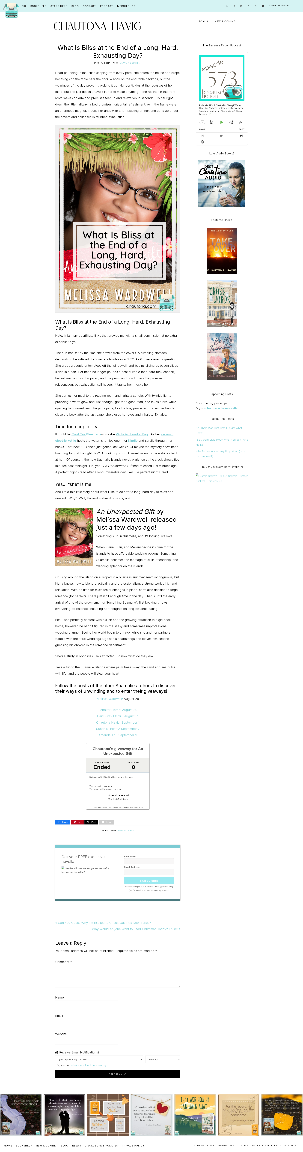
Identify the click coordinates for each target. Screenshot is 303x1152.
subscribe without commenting (88, 1065)
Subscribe (149, 880)
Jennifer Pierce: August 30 (118, 710)
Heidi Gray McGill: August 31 (118, 716)
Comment (63, 962)
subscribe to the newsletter (221, 408)
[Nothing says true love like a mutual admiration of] (108, 1115)
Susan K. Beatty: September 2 (118, 729)
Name (59, 997)
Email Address (132, 867)
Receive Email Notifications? (78, 1052)
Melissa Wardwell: (110, 699)
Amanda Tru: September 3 (118, 735)
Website (61, 1034)
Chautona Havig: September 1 (118, 722)
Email (59, 1016)
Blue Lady (93, 434)
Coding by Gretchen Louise (281, 1146)
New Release (126, 830)
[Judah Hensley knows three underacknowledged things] (151, 1115)
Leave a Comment (131, 63)
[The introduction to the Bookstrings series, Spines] (65, 1115)
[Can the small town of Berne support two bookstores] (21, 1115)
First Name (130, 856)
